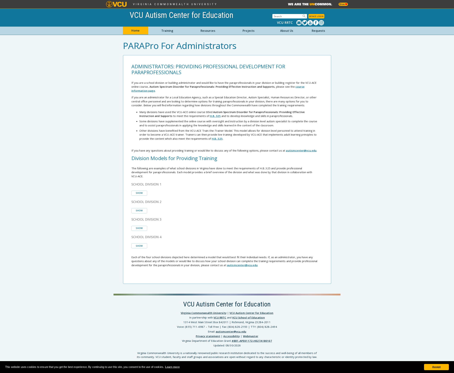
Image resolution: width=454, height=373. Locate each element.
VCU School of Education (248, 317)
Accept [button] (436, 367)
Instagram (321, 22)
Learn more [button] (172, 366)
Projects (248, 31)
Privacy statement (208, 336)
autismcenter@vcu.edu (301, 150)
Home (135, 30)
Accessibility (231, 336)
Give (342, 4)
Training (167, 31)
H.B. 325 (215, 116)
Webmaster (250, 336)
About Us (286, 31)
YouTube (310, 22)
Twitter (305, 22)
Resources (208, 31)
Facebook (316, 22)
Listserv (299, 22)
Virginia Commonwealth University (175, 4)
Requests (318, 31)
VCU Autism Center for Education (181, 15)
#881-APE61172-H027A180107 (252, 340)
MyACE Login (316, 16)
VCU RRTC (285, 22)
